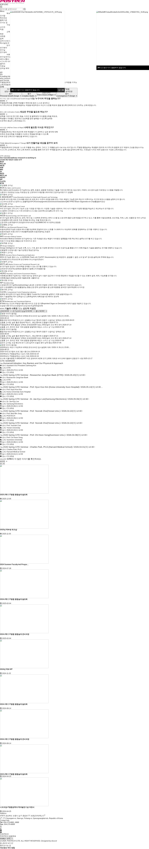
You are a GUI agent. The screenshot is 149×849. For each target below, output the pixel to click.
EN (1, 74)
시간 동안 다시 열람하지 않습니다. (112, 68)
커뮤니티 (10, 54)
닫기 (60, 90)
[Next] (4, 463)
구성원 (9, 25)
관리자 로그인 (7, 843)
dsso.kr (54, 841)
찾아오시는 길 (5, 845)
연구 (8, 45)
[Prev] (1, 463)
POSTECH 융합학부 (8, 836)
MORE (3, 101)
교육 (8, 32)
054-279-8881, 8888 (11, 822)
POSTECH (4, 834)
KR (1, 72)
